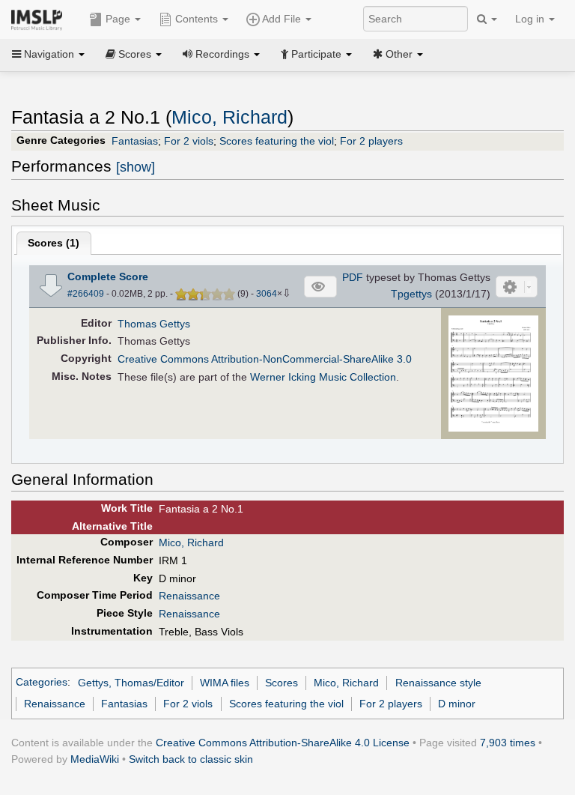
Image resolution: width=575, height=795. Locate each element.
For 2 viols (188, 141)
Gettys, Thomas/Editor (131, 683)
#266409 (85, 293)
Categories (41, 683)
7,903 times (507, 743)
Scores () (53, 243)
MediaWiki (94, 759)
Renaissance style (438, 683)
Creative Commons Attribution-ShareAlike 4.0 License (283, 743)
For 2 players (371, 141)
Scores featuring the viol (276, 141)
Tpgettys (411, 294)
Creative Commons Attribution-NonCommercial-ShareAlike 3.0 (265, 359)
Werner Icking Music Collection (323, 377)
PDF (352, 277)
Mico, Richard (229, 117)
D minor (456, 704)
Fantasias (135, 141)
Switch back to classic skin (191, 759)
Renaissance (189, 596)
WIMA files (224, 683)
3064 (266, 293)
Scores (281, 683)
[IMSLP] (40, 18)
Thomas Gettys (154, 324)
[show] (135, 167)
